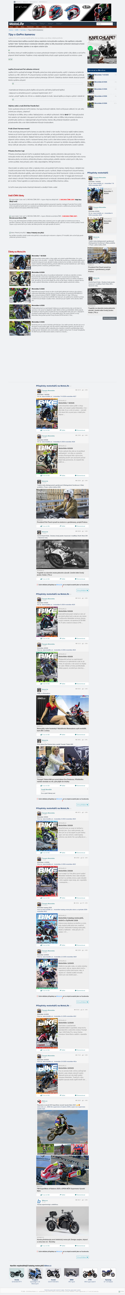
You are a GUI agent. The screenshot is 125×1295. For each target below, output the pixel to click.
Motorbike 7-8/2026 (101, 75)
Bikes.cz (25, 2)
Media (50, 24)
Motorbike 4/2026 (100, 96)
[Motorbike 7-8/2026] (47, 262)
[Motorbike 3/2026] (47, 328)
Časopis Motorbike (99, 177)
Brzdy (11, 27)
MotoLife (17, 2)
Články (42, 24)
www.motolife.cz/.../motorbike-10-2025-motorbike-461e (60, 1061)
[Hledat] (114, 23)
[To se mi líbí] (82, 390)
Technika (44, 27)
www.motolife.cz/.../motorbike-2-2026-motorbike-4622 (59, 864)
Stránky (58, 24)
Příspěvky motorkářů (97, 173)
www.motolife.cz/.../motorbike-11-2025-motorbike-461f (59, 1016)
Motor (22, 27)
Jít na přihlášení (82, 590)
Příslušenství (30, 27)
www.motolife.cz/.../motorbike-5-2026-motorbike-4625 (58, 604)
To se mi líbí (46, 430)
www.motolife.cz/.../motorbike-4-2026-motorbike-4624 (59, 650)
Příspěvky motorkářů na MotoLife (53, 386)
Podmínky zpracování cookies (72, 1290)
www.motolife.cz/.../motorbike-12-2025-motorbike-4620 (60, 957)
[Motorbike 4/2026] (47, 312)
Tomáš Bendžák (46, 789)
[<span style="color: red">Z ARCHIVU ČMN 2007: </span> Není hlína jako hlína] (47, 222)
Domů (11, 30)
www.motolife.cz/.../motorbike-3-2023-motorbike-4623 (59, 819)
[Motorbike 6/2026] (47, 278)
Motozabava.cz (43, 2)
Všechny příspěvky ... (110, 318)
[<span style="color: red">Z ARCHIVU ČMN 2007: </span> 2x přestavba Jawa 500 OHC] (47, 206)
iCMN (16, 30)
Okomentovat (80, 430)
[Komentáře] (86, 390)
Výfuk (50, 27)
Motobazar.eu (33, 2)
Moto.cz (44, 1101)
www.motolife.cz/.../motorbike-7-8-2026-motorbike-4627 (59, 396)
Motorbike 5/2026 (100, 89)
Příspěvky (34, 24)
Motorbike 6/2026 (100, 82)
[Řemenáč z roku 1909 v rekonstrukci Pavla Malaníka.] (47, 239)
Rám (37, 27)
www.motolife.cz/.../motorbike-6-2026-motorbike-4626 (58, 442)
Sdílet (63, 430)
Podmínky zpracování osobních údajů (54, 1290)
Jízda (17, 27)
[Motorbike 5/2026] (47, 295)
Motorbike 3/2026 (100, 103)
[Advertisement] (102, 140)
